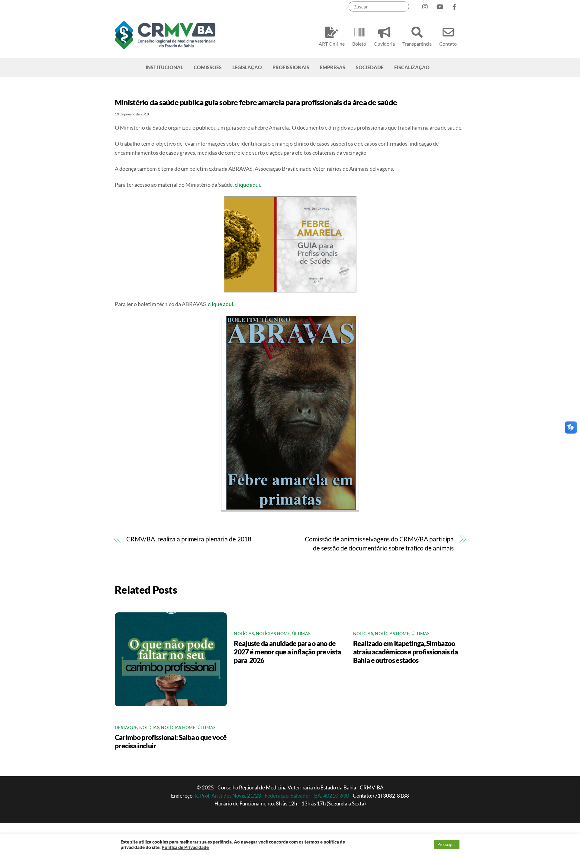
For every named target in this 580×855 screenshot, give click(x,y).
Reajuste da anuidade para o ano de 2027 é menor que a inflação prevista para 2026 (287, 651)
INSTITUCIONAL (164, 67)
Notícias (149, 727)
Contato (448, 44)
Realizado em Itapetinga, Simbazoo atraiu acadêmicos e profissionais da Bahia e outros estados (405, 651)
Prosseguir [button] (446, 844)
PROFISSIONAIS (290, 67)
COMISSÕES (208, 67)
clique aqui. (221, 304)
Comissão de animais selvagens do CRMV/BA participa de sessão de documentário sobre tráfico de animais (379, 543)
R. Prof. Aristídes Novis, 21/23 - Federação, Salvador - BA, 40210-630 (272, 795)
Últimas (207, 727)
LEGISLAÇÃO (247, 67)
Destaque (126, 727)
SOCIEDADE (370, 67)
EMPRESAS (332, 67)
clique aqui (247, 184)
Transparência (417, 44)
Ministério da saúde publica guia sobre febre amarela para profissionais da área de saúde (256, 102)
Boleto (359, 44)
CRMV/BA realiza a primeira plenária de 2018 (188, 539)
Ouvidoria (384, 44)
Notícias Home (178, 727)
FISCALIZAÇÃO (412, 67)
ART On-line (332, 44)
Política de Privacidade (185, 847)
